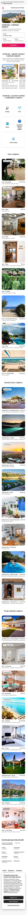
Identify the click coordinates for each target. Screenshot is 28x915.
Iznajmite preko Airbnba (17, 8)
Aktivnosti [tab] (17, 843)
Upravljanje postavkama (13, 905)
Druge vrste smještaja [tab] (7, 843)
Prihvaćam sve (13, 897)
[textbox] (7, 41)
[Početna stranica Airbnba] (3, 7)
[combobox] (13, 35)
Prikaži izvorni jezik (7, 3)
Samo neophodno (13, 901)
